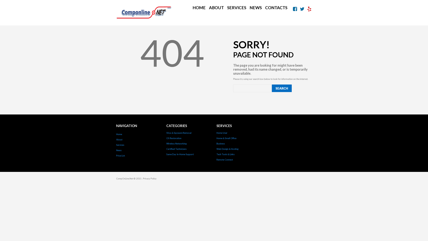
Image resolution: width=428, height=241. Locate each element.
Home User (222, 133)
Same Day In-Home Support (180, 154)
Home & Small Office (226, 138)
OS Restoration (173, 138)
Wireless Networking (176, 143)
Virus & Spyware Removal (178, 133)
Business (221, 143)
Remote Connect (225, 159)
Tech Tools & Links (226, 154)
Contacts (276, 7)
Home (199, 7)
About (216, 7)
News (256, 7)
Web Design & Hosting (227, 149)
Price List (120, 155)
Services (236, 7)
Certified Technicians (176, 149)
